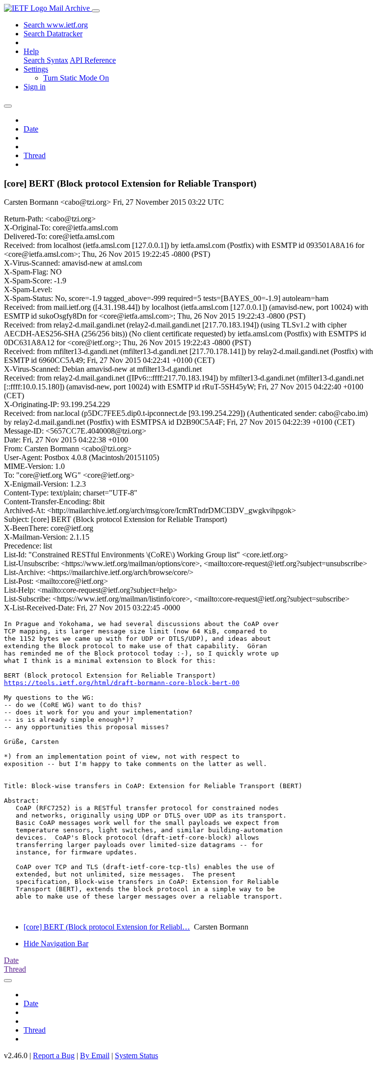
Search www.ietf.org (56, 25)
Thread (35, 155)
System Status (136, 1055)
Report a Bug (54, 1055)
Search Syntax (46, 60)
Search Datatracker (53, 33)
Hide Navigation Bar (56, 943)
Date (31, 129)
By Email (94, 1055)
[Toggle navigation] (96, 10)
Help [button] (31, 51)
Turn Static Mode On (76, 78)
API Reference (93, 60)
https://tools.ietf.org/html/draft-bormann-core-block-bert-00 (122, 682)
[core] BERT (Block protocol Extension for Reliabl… (107, 927)
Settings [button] (36, 69)
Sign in (35, 86)
